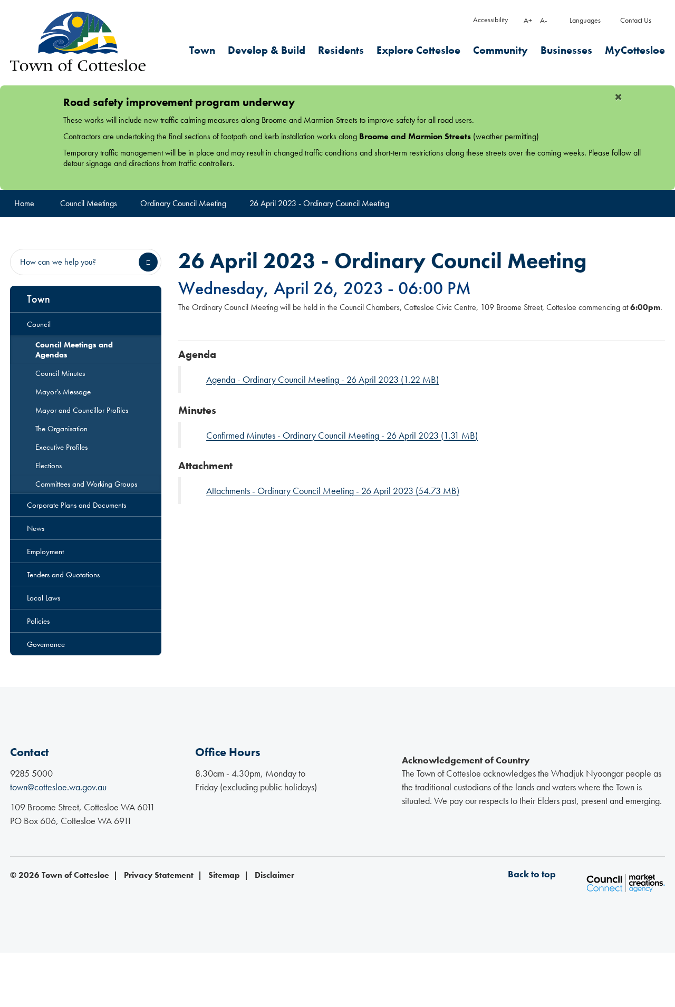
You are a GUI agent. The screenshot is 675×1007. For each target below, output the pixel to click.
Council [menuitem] (39, 324)
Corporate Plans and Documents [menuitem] (76, 505)
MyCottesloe (635, 50)
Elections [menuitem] (48, 465)
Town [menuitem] (38, 299)
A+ (528, 20)
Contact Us (635, 20)
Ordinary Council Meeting (183, 203)
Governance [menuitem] (46, 644)
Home (24, 203)
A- (543, 20)
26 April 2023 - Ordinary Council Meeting (319, 203)
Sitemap (224, 874)
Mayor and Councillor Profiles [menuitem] (81, 410)
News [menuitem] (35, 528)
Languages (585, 20)
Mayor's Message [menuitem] (63, 391)
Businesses (566, 50)
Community (500, 50)
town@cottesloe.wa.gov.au (58, 787)
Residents (341, 50)
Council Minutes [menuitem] (60, 373)
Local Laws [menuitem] (43, 598)
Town (202, 50)
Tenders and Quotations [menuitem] (63, 574)
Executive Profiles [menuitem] (61, 447)
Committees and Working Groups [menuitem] (86, 484)
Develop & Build (266, 50)
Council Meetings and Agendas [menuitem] (74, 350)
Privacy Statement (159, 874)
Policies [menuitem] (38, 621)
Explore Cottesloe (418, 50)
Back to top (532, 874)
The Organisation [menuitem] (61, 428)
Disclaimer (274, 874)
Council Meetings (88, 203)
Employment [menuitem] (45, 551)
